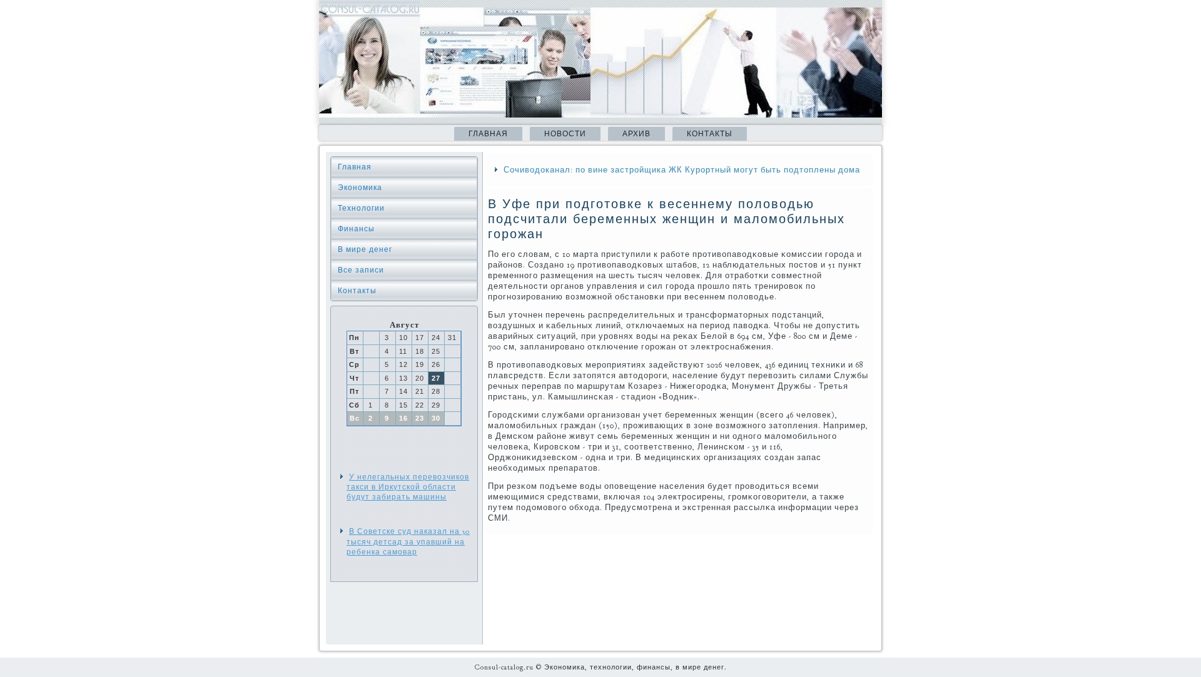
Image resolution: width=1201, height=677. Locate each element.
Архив (636, 133)
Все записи (361, 270)
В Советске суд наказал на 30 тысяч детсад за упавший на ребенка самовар (408, 541)
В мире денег (365, 249)
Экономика (360, 188)
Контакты (709, 133)
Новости (565, 133)
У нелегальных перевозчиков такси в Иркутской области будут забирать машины (408, 487)
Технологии (361, 208)
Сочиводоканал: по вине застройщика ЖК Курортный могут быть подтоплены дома (682, 170)
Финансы (356, 229)
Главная (488, 133)
